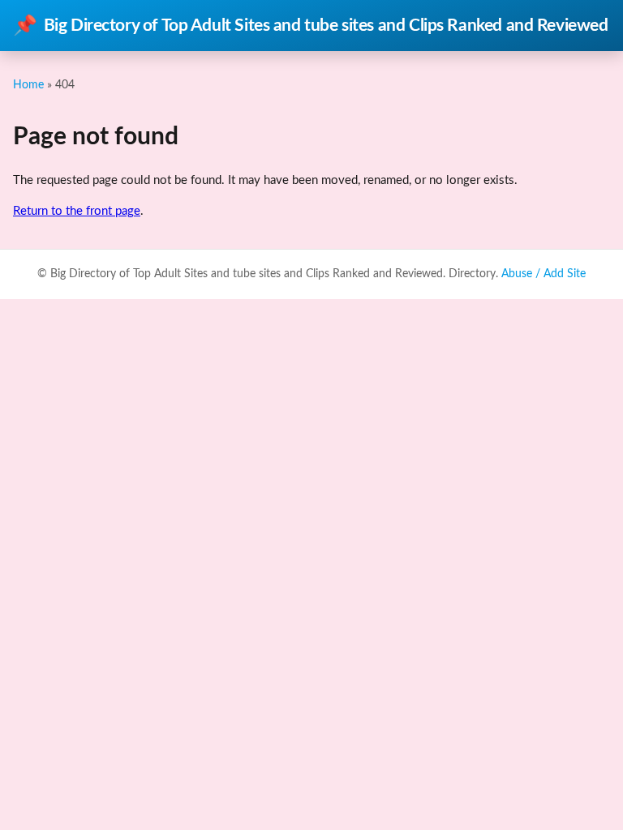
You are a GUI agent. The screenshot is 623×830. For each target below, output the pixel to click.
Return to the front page (76, 211)
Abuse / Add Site (543, 274)
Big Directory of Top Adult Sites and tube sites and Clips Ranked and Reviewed (310, 26)
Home (28, 85)
